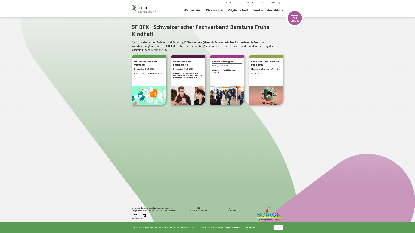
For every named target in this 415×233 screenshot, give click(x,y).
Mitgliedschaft (237, 10)
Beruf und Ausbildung (267, 10)
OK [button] (278, 227)
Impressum (231, 208)
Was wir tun (214, 10)
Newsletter (240, 3)
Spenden (229, 3)
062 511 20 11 (159, 211)
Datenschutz (232, 210)
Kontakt (264, 3)
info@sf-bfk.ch (170, 211)
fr (274, 3)
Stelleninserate (252, 3)
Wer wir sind (193, 10)
